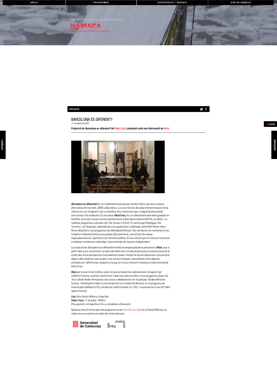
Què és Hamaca (241, 3)
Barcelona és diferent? (111, 20)
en (273, 125)
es (270, 125)
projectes (93, 20)
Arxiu (34, 3)
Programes (101, 3)
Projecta (81, 20)
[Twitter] (201, 111)
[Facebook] (206, 111)
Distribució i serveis (172, 3)
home (72, 20)
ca (267, 125)
